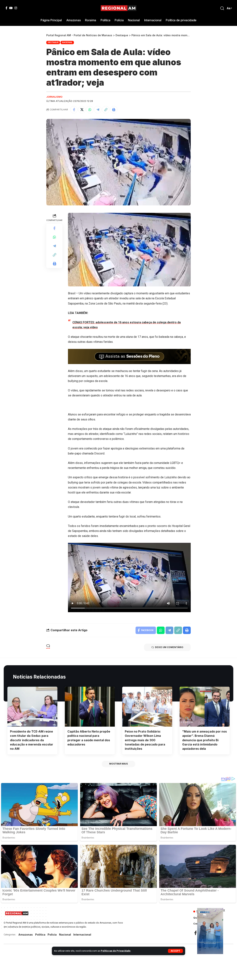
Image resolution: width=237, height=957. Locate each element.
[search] (222, 8)
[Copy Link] (105, 109)
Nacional (67, 42)
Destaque (53, 42)
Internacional (82, 934)
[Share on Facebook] (74, 109)
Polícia (52, 934)
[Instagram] (16, 7)
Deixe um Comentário (169, 647)
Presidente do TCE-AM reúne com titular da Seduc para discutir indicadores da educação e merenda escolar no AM (31, 740)
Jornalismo (54, 96)
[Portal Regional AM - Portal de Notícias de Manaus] (119, 8)
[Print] (113, 109)
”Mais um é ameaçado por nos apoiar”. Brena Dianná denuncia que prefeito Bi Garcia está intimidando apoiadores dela (204, 740)
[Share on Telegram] (97, 109)
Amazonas (25, 934)
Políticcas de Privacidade (116, 950)
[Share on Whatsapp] (90, 109)
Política (40, 934)
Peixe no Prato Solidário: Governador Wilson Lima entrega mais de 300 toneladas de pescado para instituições (145, 740)
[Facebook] (6, 7)
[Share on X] (82, 109)
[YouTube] (11, 7)
